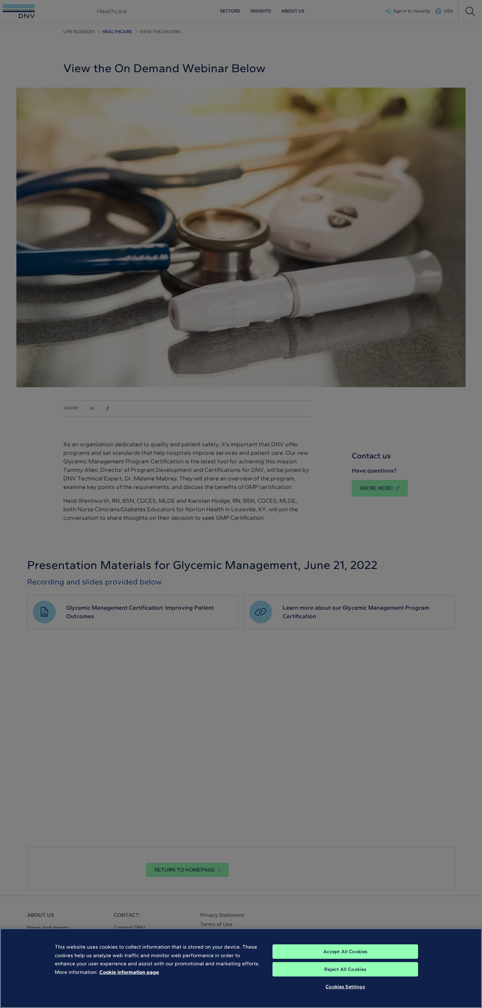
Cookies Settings (345, 987)
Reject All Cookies (345, 969)
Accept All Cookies (345, 952)
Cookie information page (129, 972)
